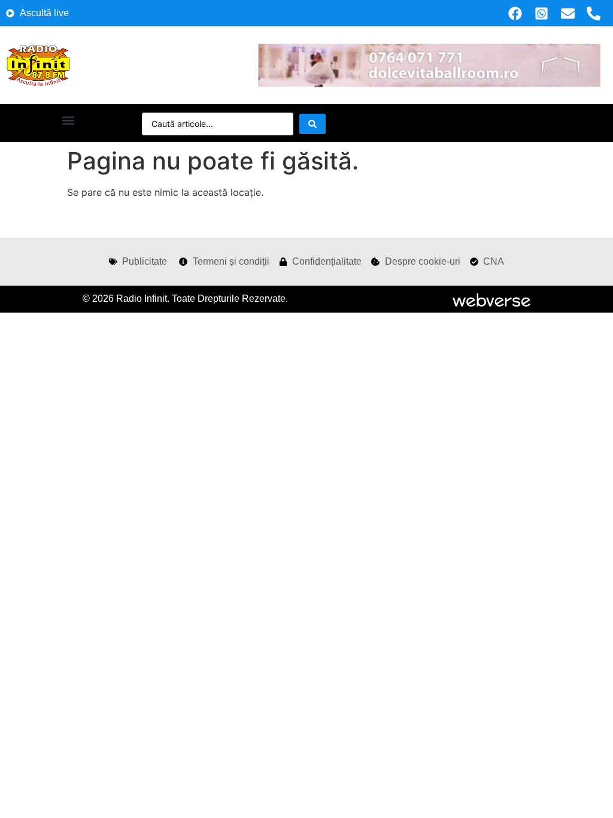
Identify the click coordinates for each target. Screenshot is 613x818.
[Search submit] (312, 124)
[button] (68, 120)
